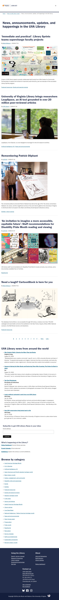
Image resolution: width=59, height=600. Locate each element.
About (37, 553)
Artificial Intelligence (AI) (8, 146)
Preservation (8, 522)
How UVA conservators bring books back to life (17, 410)
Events (6, 484)
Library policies (39, 560)
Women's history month (10, 542)
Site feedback (26, 586)
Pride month (7, 525)
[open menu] (56, 5)
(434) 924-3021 (27, 571)
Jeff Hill (5, 159)
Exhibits (3, 211)
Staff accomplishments (10, 537)
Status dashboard (40, 564)
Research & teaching (17, 558)
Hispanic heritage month (11, 495)
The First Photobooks (10, 380)
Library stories (10, 211)
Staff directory (39, 558)
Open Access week (9, 519)
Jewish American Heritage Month (13, 504)
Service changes (9, 534)
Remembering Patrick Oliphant (19, 155)
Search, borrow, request (17, 556)
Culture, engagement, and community (14, 478)
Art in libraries (8, 466)
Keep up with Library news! (13, 13)
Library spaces (15, 560)
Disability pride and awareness (12, 481)
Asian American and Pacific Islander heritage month (18, 472)
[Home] (9, 6)
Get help (13, 564)
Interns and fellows (9, 501)
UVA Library (6, 106)
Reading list (4, 273)
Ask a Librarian (27, 584)
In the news (7, 498)
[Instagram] (31, 590)
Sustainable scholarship (11, 539)
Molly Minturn (7, 43)
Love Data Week (8, 510)
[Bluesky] (24, 590)
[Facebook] (27, 590)
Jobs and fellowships (41, 556)
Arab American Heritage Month (12, 463)
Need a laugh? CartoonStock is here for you (27, 282)
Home (4, 13)
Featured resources (6, 87)
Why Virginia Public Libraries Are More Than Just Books (20, 352)
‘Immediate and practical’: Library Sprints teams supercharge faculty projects (25, 38)
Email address (7, 428)
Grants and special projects (20, 87)
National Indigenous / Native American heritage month (19, 513)
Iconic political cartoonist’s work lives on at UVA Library (20, 394)
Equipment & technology (18, 562)
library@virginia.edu (28, 573)
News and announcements (22, 146)
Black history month (9, 475)
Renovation (7, 531)
